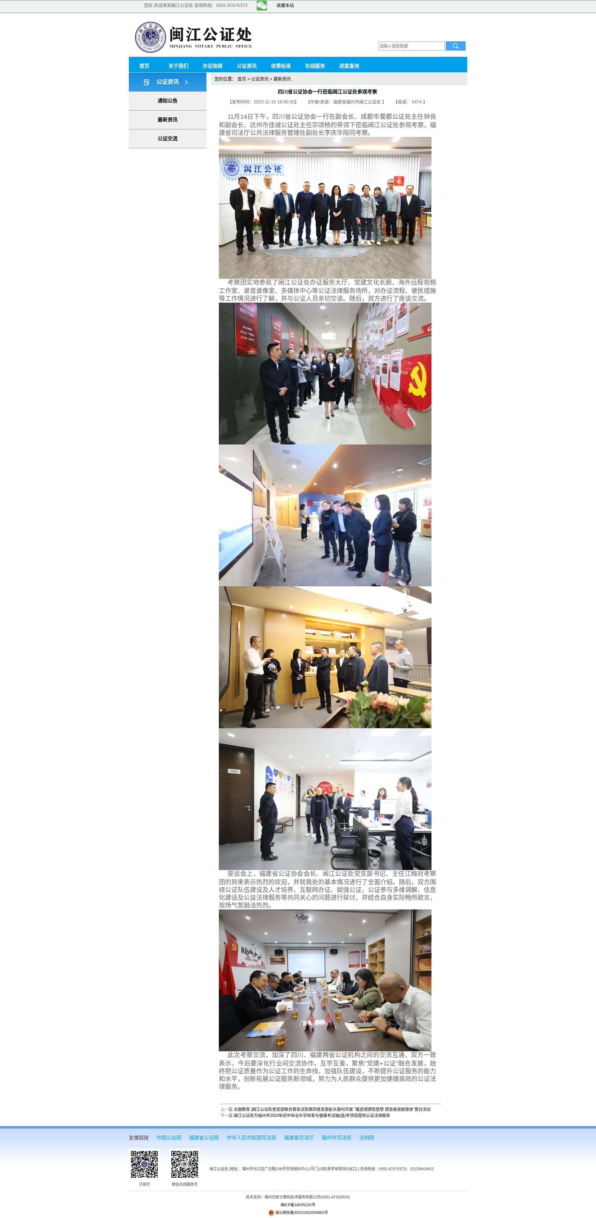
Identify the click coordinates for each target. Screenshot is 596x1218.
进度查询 (349, 66)
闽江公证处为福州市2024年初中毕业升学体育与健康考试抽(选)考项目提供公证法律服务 (312, 1115)
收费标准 (281, 66)
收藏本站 (285, 5)
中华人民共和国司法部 (251, 1137)
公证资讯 (247, 66)
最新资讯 (168, 119)
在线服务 (315, 66)
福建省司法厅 (299, 1137)
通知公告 (168, 100)
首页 (144, 66)
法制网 (366, 1137)
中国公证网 (168, 1137)
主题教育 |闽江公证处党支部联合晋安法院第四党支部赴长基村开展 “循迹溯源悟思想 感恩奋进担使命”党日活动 (332, 1109)
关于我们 (178, 66)
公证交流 (168, 138)
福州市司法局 (336, 1137)
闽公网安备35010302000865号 (301, 1213)
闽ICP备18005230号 (298, 1205)
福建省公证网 (204, 1137)
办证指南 (213, 66)
